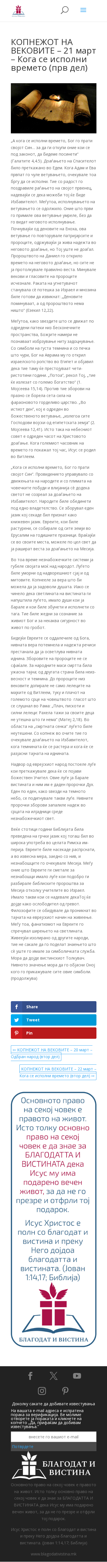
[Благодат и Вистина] (53, 1346)
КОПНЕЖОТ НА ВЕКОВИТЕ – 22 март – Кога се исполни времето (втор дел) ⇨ (57, 1072)
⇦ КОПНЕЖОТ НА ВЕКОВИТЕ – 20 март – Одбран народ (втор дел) (51, 1053)
